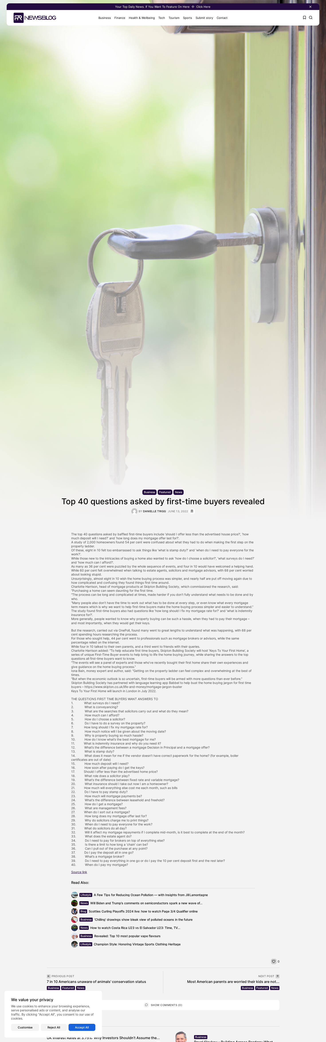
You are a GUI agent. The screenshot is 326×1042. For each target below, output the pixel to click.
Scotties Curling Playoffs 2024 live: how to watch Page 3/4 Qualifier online (143, 911)
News (178, 492)
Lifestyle (86, 895)
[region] (53, 1014)
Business (104, 18)
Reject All (53, 1027)
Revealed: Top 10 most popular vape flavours (127, 936)
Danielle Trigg (154, 511)
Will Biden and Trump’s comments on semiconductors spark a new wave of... (146, 903)
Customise (25, 1027)
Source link (79, 872)
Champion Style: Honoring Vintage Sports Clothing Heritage (137, 944)
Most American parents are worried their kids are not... (233, 981)
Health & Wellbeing (142, 18)
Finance (119, 18)
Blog (83, 911)
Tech (161, 18)
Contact (222, 18)
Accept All (82, 1027)
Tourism (174, 18)
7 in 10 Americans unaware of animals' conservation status (96, 981)
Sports (187, 18)
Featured (165, 492)
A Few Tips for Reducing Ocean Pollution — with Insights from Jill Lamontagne (151, 895)
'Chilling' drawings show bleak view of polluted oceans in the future (143, 919)
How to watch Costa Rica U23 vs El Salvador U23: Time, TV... (135, 928)
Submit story (204, 18)
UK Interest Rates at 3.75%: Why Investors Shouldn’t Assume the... (103, 1038)
